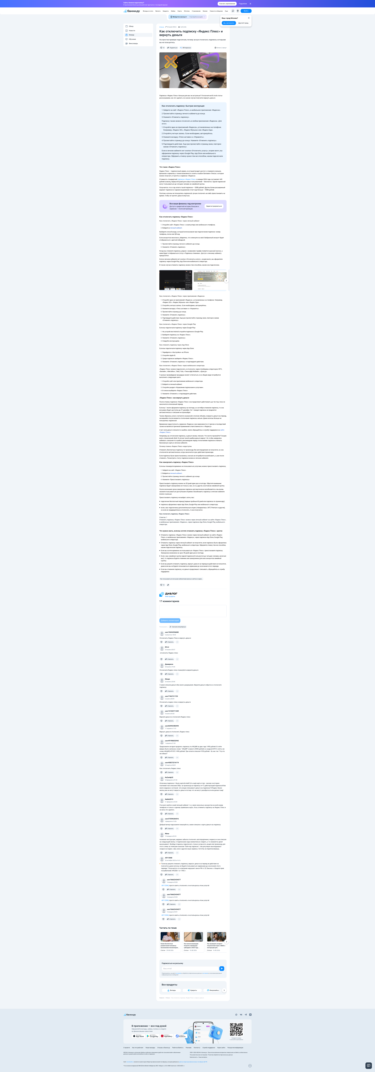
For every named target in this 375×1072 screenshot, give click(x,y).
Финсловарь (133, 43)
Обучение (132, 39)
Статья (161, 27)
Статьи (131, 35)
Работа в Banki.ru (177, 1047)
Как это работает (137, 1047)
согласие (178, 973)
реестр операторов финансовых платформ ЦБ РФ (193, 1062)
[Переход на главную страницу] (131, 10)
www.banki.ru (130, 1062)
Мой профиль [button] (170, 596)
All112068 (165, 885)
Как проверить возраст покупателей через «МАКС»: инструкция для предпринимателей (216, 946)
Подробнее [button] (243, 3)
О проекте (126, 1047)
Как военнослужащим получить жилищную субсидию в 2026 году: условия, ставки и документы (191, 946)
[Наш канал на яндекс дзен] (250, 1014)
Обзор (131, 26)
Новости (132, 31)
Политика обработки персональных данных (220, 1055)
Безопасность (194, 1057)
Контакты (197, 1047)
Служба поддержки (209, 1047)
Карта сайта (221, 1047)
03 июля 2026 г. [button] (172, 27)
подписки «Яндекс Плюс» (187, 179)
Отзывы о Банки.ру (163, 1047)
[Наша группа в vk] (241, 1014)
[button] (249, 18)
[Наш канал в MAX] (236, 1014)
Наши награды (150, 1047)
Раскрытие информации (235, 1047)
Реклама (188, 1047)
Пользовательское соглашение (198, 1055)
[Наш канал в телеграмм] (246, 1014)
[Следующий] (226, 280)
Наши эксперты (202, 1057)
